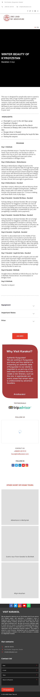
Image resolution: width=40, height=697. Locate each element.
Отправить (7, 690)
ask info (20, 336)
